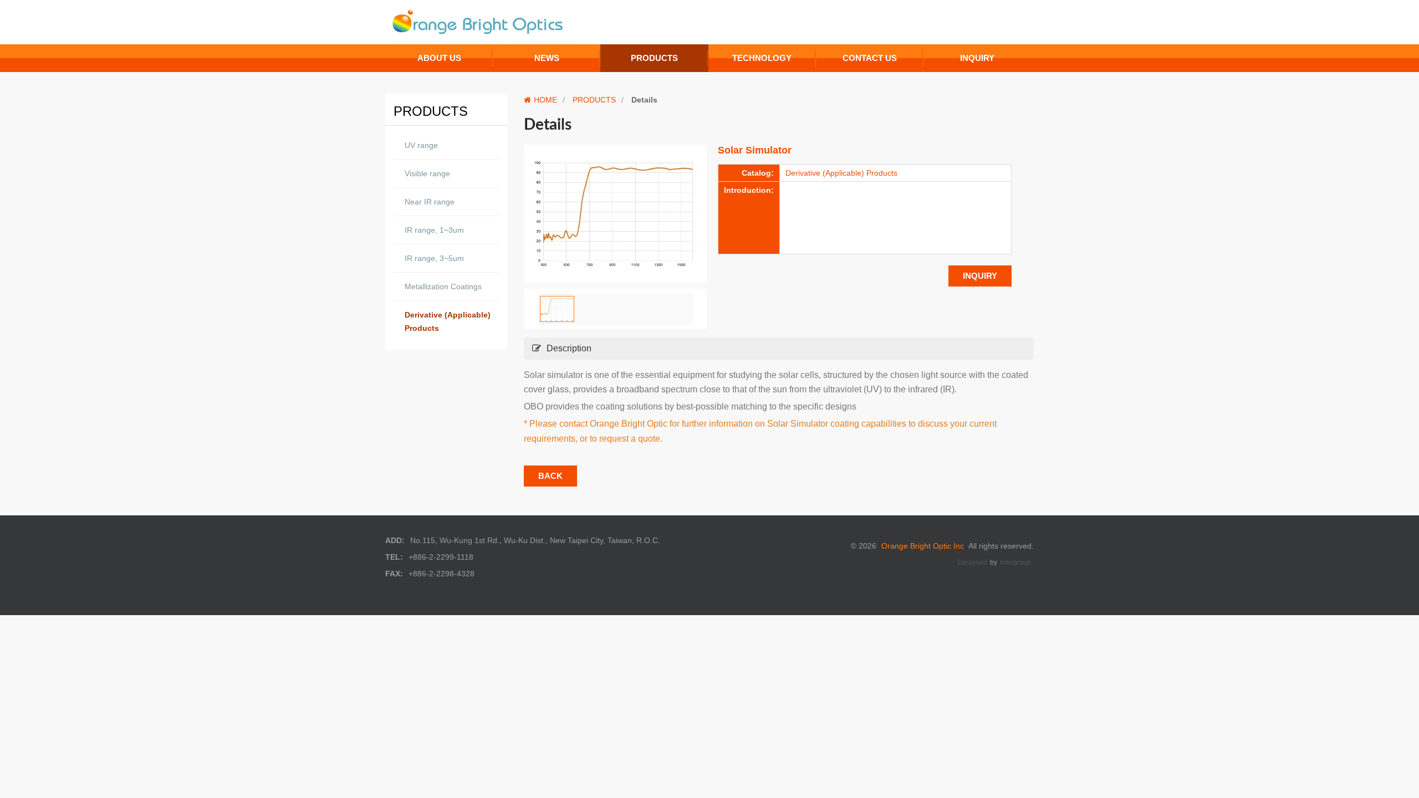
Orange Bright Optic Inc (922, 545)
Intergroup (1015, 562)
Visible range (427, 173)
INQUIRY (980, 275)
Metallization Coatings (443, 286)
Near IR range (430, 201)
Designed (972, 562)
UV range (421, 145)
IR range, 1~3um (434, 230)
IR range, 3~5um (434, 258)
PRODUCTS (594, 99)
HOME (545, 99)
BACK (550, 475)
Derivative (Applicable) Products (448, 321)
